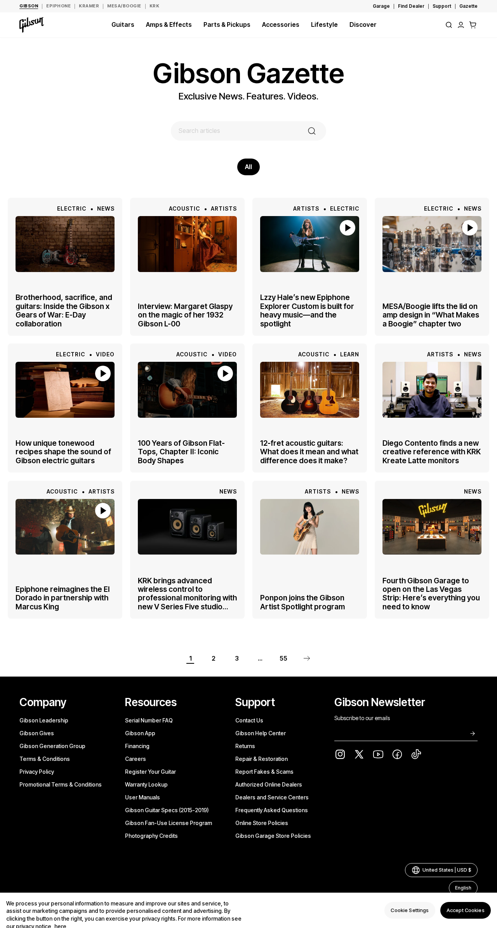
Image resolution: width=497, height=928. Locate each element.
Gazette (468, 6)
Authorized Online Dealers (268, 784)
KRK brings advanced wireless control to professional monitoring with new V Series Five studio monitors (187, 593)
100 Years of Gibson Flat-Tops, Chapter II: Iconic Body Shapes (181, 452)
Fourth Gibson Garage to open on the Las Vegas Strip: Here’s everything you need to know (431, 593)
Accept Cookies (466, 910)
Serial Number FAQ (149, 720)
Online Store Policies (261, 823)
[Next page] (306, 658)
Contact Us (249, 720)
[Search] (449, 25)
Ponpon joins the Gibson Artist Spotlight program (302, 602)
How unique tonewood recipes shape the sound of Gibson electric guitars (63, 452)
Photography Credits (151, 835)
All (248, 167)
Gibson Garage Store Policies (273, 835)
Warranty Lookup (146, 784)
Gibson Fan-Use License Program (168, 823)
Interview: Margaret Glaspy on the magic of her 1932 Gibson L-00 (185, 315)
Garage (381, 6)
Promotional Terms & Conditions (60, 784)
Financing (137, 746)
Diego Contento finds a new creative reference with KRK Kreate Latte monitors (431, 452)
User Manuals (142, 797)
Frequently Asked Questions (271, 810)
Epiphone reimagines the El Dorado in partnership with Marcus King (62, 598)
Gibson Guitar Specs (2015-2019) (167, 810)
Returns (245, 746)
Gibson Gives (36, 733)
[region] (248, 910)
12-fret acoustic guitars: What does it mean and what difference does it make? (309, 452)
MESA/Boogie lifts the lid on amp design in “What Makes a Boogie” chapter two (430, 315)
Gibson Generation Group (52, 746)
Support (442, 6)
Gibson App (140, 733)
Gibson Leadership (43, 720)
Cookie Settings (410, 910)
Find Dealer (411, 6)
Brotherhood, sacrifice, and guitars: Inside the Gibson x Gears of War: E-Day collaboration (64, 310)
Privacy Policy (36, 771)
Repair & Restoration (261, 758)
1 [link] (190, 658)
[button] (473, 25)
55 (283, 658)
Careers (135, 758)
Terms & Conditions (44, 758)
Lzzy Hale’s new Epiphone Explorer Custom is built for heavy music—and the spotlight (307, 310)
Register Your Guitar (150, 771)
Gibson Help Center (260, 733)
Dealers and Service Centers (272, 797)
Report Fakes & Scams (264, 771)
